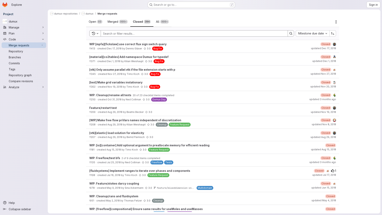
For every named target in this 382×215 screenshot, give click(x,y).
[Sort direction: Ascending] (333, 33)
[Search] (291, 33)
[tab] (95, 22)
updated (323, 48)
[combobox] (312, 33)
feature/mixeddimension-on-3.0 (177, 187)
